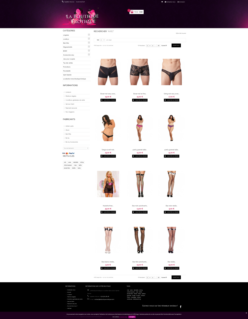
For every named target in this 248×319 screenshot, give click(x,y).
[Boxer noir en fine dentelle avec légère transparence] (140, 72)
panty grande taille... (140, 150)
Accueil (69, 292)
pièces (144, 293)
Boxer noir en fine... (139, 94)
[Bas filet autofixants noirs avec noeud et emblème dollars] (140, 240)
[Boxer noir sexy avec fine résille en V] (108, 72)
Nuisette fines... (108, 206)
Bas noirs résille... (171, 206)
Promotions (66, 67)
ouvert (138, 295)
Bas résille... (172, 262)
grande (129, 295)
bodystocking (137, 299)
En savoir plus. (123, 317)
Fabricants (69, 119)
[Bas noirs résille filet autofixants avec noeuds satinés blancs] (171, 184)
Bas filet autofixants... (139, 262)
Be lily (67, 138)
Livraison (68, 92)
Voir (98, 40)
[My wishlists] (162, 2)
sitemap (69, 308)
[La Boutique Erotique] (81, 17)
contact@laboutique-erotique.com (104, 299)
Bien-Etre (66, 43)
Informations (70, 85)
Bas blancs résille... (108, 262)
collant (139, 297)
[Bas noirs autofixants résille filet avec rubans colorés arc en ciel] (140, 184)
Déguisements (67, 47)
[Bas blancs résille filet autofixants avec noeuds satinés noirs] (108, 240)
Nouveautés (67, 71)
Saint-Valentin (67, 75)
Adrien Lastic (69, 126)
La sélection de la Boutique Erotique (74, 79)
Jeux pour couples (69, 59)
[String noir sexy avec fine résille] (171, 72)
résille (73, 168)
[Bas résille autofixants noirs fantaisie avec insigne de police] (171, 240)
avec (69, 162)
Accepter (132, 317)
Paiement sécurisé (71, 108)
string (82, 162)
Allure (67, 130)
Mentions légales (70, 96)
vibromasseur (68, 165)
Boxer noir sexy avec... (108, 94)
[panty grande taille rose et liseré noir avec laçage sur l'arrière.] (140, 128)
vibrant (143, 295)
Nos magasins (69, 112)
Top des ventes (68, 63)
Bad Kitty (68, 134)
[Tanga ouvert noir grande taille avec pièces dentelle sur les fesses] (108, 128)
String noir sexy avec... (171, 94)
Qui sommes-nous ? (72, 306)
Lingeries (66, 35)
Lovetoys (66, 39)
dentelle (75, 162)
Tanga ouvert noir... (108, 150)
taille (80, 165)
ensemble (67, 168)
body (79, 168)
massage (133, 297)
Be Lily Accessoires (71, 142)
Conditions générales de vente (75, 100)
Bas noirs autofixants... (140, 206)
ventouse (129, 299)
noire (128, 297)
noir (65, 162)
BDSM (65, 51)
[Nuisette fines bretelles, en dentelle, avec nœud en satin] (108, 184)
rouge (133, 295)
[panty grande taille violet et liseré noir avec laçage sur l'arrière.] (171, 128)
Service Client (69, 104)
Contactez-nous (71, 290)
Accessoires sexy (68, 55)
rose (75, 165)
